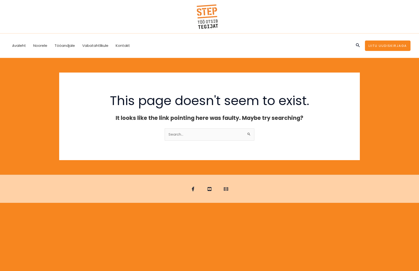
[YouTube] (209, 189)
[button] (358, 45)
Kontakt (123, 45)
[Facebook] (193, 189)
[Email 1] (226, 189)
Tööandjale (65, 45)
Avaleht (19, 45)
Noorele (40, 45)
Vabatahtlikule (95, 45)
